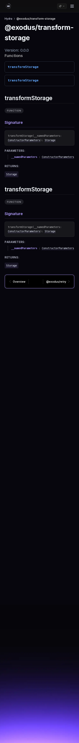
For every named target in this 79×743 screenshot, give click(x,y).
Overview (19, 281)
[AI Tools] (62, 6)
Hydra (8, 18)
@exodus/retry (56, 281)
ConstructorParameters (24, 140)
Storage (50, 140)
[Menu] (72, 6)
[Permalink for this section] (55, 98)
